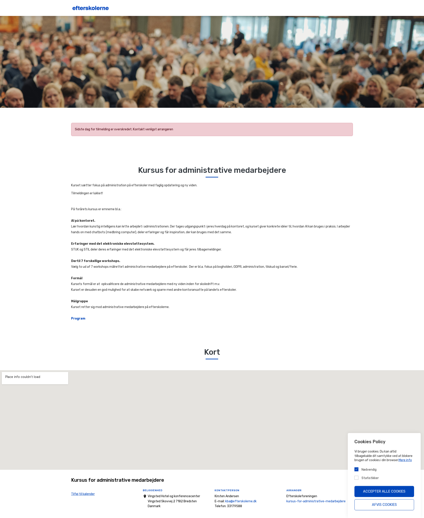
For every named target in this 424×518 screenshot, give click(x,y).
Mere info (405, 460)
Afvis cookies (384, 505)
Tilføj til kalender (83, 494)
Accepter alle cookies (384, 491)
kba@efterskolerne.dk (241, 501)
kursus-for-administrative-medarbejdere (316, 501)
